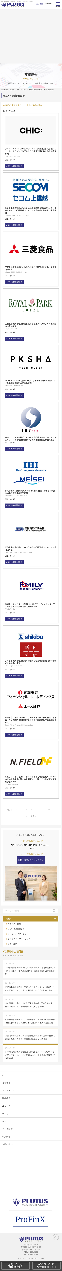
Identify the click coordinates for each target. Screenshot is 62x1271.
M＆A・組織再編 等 (14, 166)
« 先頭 (9, 810)
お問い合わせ (8, 1144)
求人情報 (6, 1137)
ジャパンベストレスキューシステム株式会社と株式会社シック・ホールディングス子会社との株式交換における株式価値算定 (30, 151)
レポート (6, 1121)
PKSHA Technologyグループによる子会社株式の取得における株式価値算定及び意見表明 (30, 382)
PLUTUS (13, 5)
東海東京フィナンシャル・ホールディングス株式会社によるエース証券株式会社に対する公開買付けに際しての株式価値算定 (30, 720)
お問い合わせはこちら (33, 860)
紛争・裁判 (12, 944)
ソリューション (9, 1090)
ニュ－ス (6, 1106)
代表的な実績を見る (12, 105)
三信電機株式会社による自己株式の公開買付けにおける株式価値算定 (30, 548)
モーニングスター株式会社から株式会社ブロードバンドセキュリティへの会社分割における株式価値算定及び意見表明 (30, 438)
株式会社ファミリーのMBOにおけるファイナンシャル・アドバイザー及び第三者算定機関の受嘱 (30, 605)
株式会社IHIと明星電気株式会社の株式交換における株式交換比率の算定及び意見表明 (30, 492)
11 (32, 810)
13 (43, 810)
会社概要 (6, 1083)
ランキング (7, 1113)
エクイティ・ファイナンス (19, 939)
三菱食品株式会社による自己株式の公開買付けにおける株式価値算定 (30, 268)
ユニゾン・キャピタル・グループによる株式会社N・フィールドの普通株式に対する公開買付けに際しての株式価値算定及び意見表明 (30, 779)
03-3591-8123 (26, 845)
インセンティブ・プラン (18, 934)
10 (26, 810)
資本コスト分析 (14, 924)
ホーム (5, 1075)
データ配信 (7, 1129)
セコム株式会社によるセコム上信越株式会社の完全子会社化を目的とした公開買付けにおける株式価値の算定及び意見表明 (30, 210)
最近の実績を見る (34, 105)
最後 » (33, 816)
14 (49, 810)
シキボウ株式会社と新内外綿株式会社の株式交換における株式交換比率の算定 (30, 662)
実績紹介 (6, 1098)
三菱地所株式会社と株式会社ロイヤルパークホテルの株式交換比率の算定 (30, 325)
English (39, 4)
